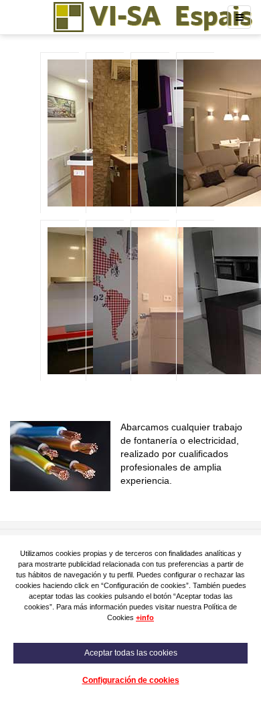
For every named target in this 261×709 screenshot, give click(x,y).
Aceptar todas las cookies (130, 653)
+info (145, 617)
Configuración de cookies (130, 680)
